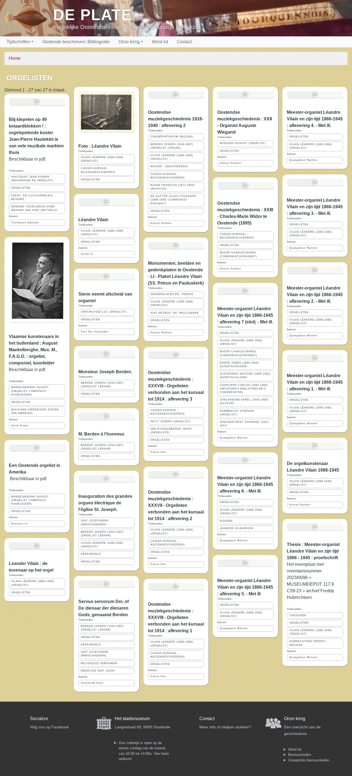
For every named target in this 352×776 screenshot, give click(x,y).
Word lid (160, 41)
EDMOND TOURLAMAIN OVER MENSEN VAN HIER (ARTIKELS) (34, 208)
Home (15, 58)
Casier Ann (158, 452)
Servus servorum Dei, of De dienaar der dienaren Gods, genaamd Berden (103, 608)
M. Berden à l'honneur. (101, 434)
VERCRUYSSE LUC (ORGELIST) (104, 311)
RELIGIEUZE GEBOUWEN (99, 663)
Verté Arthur (19, 425)
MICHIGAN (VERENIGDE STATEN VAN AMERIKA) (35, 411)
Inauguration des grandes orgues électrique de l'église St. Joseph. (105, 503)
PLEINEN (226, 521)
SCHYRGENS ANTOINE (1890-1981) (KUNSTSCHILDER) (245, 375)
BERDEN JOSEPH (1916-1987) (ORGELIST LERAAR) (102, 385)
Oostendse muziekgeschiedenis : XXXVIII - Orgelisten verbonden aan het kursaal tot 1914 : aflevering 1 (176, 617)
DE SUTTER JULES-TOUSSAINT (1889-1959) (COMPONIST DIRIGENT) (173, 200)
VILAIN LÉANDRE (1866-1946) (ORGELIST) (32, 583)
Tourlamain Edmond (24, 222)
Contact (184, 41)
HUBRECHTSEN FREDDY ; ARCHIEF (308, 643)
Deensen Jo (19, 523)
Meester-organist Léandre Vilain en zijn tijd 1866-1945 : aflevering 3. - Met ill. (315, 207)
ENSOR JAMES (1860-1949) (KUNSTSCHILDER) (239, 364)
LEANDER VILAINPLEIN (237, 528)
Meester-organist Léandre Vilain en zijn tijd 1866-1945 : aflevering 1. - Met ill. (315, 382)
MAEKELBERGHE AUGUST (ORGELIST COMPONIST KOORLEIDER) (30, 391)
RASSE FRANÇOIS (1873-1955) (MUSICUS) (172, 187)
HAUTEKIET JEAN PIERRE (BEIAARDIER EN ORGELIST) (32, 178)
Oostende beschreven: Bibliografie (76, 41)
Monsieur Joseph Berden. (105, 371)
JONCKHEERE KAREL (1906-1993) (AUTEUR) (244, 401)
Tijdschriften (18, 41)
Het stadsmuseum (132, 718)
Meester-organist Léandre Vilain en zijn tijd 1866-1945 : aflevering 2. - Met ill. (315, 295)
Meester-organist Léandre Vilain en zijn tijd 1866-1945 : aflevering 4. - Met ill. (315, 119)
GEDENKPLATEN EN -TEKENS (171, 294)
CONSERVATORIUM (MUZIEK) (171, 136)
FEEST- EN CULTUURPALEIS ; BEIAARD (33, 197)
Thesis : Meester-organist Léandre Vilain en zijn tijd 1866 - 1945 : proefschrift (313, 551)
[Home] (28, 18)
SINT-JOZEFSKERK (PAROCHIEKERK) (95, 522)
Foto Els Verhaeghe (94, 331)
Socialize (39, 718)
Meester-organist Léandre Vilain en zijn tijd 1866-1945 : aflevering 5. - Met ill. (245, 587)
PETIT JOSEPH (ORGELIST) (170, 421)
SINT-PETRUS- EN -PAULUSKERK (174, 313)
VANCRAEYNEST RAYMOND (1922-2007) (245, 424)
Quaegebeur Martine (234, 437)
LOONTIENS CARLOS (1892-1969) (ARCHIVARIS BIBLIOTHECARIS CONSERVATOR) (244, 389)
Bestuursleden (299, 755)
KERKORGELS (91, 554)
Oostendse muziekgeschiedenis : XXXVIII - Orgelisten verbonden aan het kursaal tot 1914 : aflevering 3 (176, 385)
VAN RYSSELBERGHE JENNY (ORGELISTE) (171, 431)
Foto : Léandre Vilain (100, 146)
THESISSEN (297, 615)
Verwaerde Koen (92, 683)
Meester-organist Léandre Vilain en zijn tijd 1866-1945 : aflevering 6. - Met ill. (245, 484)
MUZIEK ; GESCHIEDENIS (169, 166)
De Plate (92, 14)
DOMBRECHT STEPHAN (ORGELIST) (237, 413)
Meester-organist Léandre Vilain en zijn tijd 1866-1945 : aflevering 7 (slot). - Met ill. (245, 315)
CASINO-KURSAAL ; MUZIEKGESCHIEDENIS (98, 170)
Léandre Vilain (93, 219)
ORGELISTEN (21, 187)
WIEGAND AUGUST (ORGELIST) (243, 143)
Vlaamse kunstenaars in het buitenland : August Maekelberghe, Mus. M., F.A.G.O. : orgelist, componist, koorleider (34, 349)
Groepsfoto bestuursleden (308, 760)
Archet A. (87, 254)
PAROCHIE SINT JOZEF (98, 670)
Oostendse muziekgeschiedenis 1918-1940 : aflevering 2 (175, 119)
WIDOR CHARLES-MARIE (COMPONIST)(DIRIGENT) (238, 254)
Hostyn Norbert (161, 223)
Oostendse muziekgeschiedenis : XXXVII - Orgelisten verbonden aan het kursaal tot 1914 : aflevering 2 (176, 505)
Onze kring (129, 41)
